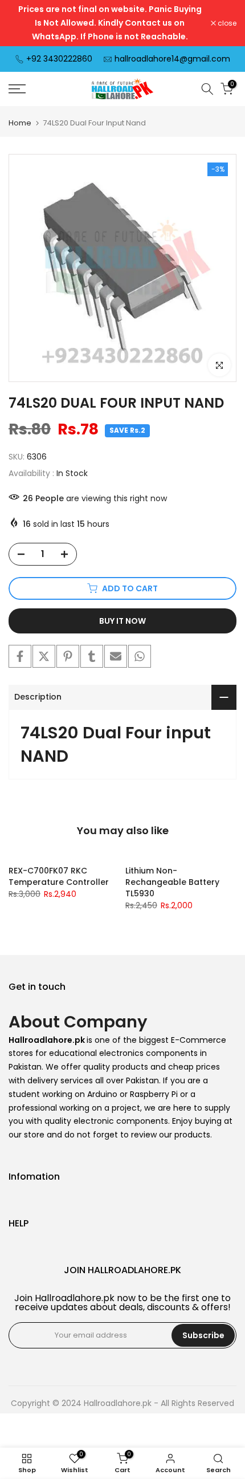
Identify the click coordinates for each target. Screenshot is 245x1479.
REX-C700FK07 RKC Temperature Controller (59, 876)
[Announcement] (109, 23)
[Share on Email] (115, 656)
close (226, 23)
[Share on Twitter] (43, 656)
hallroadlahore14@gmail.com (172, 58)
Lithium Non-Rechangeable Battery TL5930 (172, 882)
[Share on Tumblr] (91, 656)
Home (20, 123)
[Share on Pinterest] (67, 656)
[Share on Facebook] (20, 656)
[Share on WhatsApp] (139, 656)
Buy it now (122, 621)
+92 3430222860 (59, 58)
